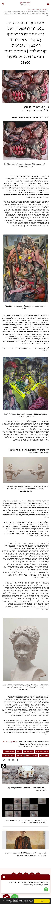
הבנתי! (44, 901)
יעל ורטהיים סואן (31, 756)
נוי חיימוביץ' (44, 756)
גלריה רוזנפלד (28, 752)
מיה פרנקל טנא (9, 752)
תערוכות (19, 756)
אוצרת (19, 752)
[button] (48, 3)
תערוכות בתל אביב (42, 752)
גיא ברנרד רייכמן (9, 756)
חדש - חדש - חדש (33, 10)
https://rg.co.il (9, 741)
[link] (17, 760)
